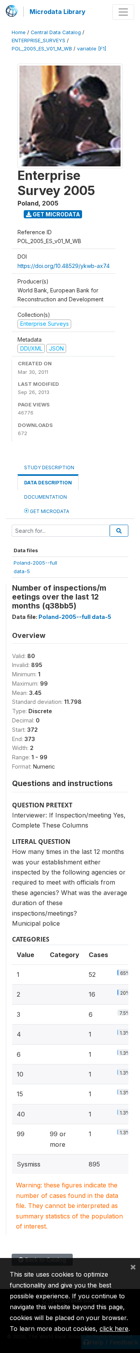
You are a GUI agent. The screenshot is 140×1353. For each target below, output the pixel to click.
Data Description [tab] (48, 483)
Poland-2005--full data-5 (74, 616)
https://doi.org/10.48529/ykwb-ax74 (64, 266)
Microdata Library (58, 12)
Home (19, 32)
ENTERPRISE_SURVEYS (38, 40)
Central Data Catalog (56, 32)
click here (114, 1328)
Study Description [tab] (49, 467)
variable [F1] (91, 49)
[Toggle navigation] (123, 12)
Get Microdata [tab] (49, 511)
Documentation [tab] (45, 497)
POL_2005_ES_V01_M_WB (42, 49)
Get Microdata (56, 214)
